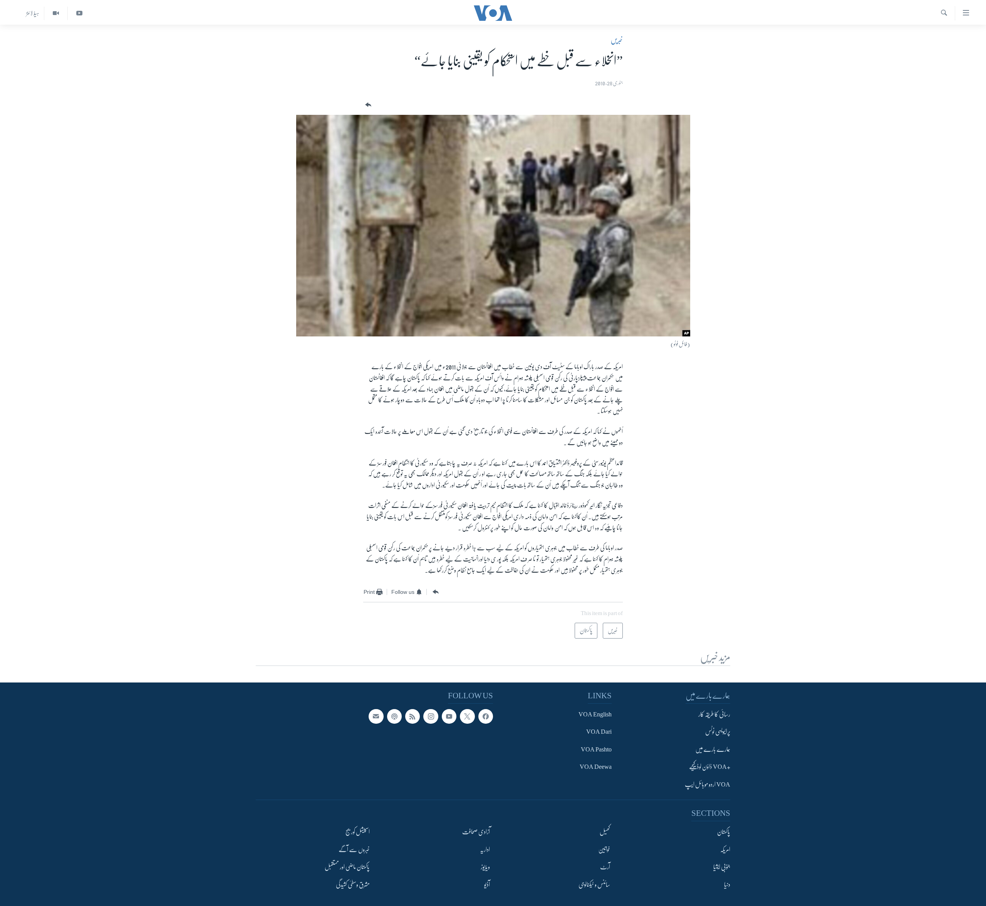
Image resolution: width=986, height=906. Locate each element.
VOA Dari (599, 732)
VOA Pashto (596, 749)
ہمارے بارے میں (712, 749)
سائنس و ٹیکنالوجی (594, 885)
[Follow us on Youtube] (449, 716)
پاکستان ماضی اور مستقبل (347, 867)
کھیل (605, 832)
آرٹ (605, 867)
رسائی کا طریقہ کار (714, 714)
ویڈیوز (485, 867)
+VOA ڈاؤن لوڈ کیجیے (709, 767)
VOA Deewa (596, 767)
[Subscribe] (376, 716)
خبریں (616, 40)
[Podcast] (394, 716)
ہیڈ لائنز (32, 13)
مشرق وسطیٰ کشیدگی (353, 885)
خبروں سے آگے (354, 849)
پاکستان (723, 832)
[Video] (55, 13)
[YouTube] (79, 13)
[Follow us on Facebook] (485, 716)
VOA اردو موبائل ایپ (707, 784)
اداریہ (485, 849)
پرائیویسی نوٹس (717, 732)
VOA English (595, 714)
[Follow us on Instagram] (430, 716)
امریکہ (725, 849)
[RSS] (412, 716)
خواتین (604, 849)
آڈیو (487, 885)
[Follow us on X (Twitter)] (467, 716)
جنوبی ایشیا (721, 867)
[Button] (367, 105)
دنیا (727, 885)
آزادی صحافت (476, 832)
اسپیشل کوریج (357, 832)
